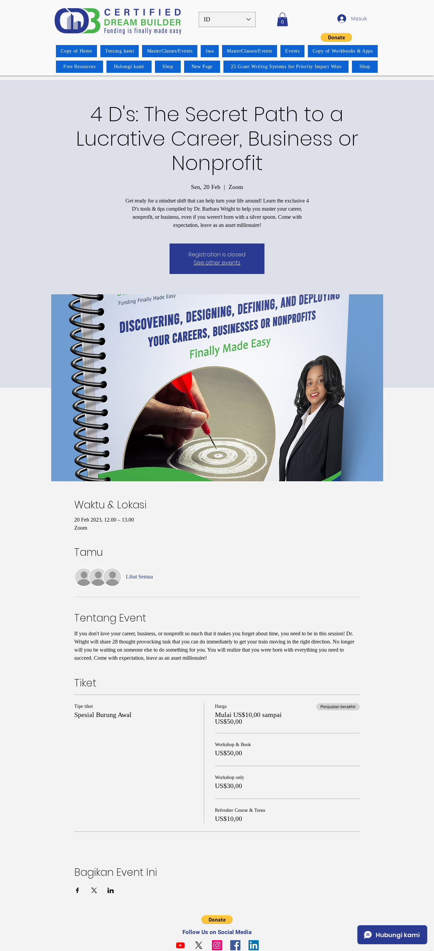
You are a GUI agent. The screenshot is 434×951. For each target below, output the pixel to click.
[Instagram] (217, 945)
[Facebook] (235, 945)
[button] (282, 19)
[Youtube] (180, 945)
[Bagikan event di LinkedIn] (110, 890)
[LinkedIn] (254, 945)
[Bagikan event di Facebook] (77, 890)
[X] (199, 945)
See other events (217, 263)
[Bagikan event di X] (94, 890)
